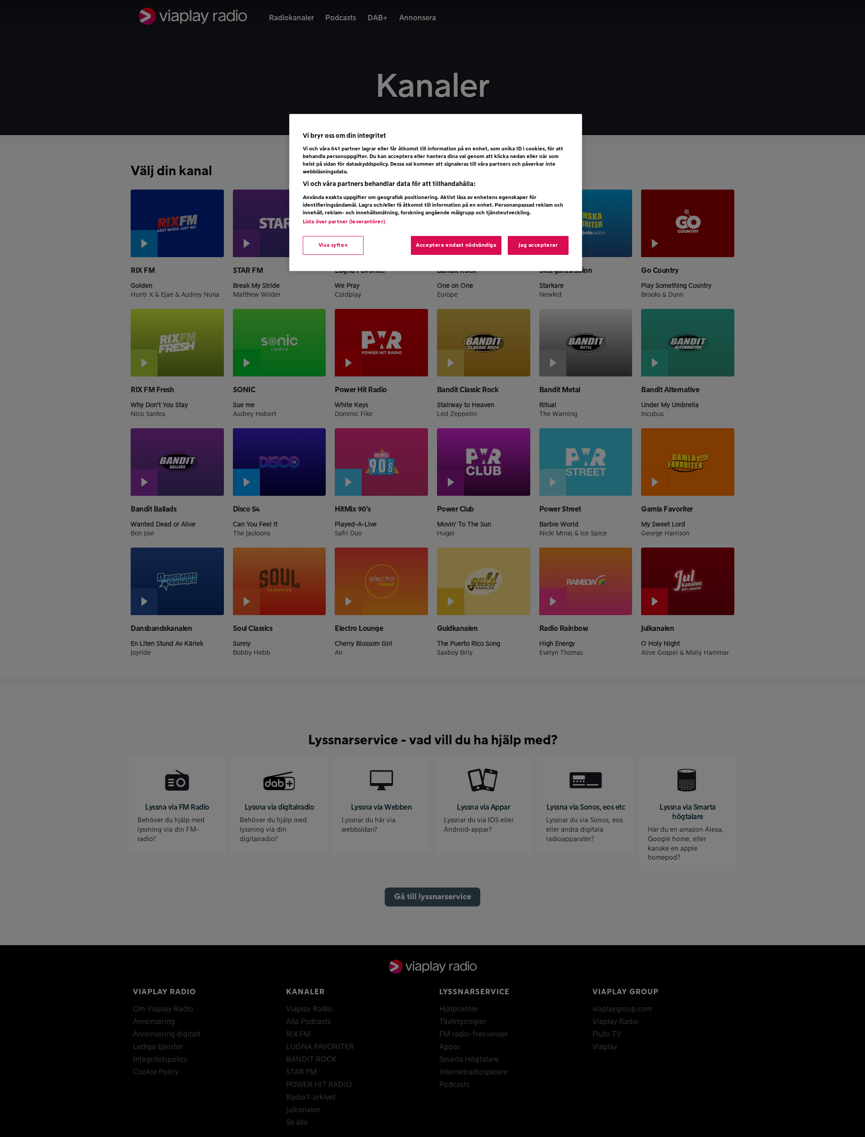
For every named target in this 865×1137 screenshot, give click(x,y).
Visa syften (333, 245)
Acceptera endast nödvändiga (456, 245)
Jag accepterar (538, 245)
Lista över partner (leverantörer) (344, 221)
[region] (435, 193)
